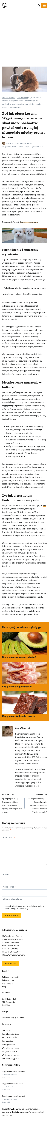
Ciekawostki (7, 1030)
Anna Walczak (26, 143)
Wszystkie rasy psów (10, 1048)
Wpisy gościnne (8, 1044)
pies (44, 505)
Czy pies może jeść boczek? (18, 686)
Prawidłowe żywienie (10, 1034)
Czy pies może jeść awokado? (19, 656)
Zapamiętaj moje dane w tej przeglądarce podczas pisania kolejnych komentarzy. (25, 907)
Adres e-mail (9, 886)
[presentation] (24, 643)
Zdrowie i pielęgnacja (10, 1058)
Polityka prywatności (10, 977)
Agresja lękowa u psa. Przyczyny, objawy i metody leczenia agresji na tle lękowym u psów (12, 803)
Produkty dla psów (9, 1037)
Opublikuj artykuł (9, 999)
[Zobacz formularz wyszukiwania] (37, 5)
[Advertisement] (24, 36)
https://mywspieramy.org (13, 955)
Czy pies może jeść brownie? (18, 716)
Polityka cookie (8, 980)
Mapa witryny (7, 983)
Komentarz (9, 837)
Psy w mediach (8, 1041)
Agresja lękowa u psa (29, 222)
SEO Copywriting (9, 1002)
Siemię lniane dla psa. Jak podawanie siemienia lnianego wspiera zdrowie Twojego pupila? (37, 803)
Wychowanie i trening (11, 1055)
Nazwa (6, 874)
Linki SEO (6, 1005)
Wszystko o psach (9, 1051)
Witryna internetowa (12, 899)
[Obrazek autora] (3, 143)
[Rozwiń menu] (44, 5)
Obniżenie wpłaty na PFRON (13, 1017)
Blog (4, 986)
